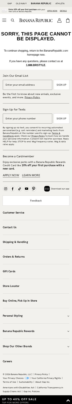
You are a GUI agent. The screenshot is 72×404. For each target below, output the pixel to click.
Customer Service (13, 212)
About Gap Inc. (42, 382)
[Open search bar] (12, 20)
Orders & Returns (14, 256)
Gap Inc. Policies (32, 391)
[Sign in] (59, 20)
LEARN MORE (31, 175)
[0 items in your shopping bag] (68, 20)
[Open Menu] (4, 20)
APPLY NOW (52, 11)
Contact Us (9, 227)
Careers (7, 361)
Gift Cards (9, 271)
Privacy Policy (38, 136)
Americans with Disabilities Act (18, 387)
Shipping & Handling (15, 242)
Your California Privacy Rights (46, 378)
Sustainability (26, 382)
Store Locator (11, 286)
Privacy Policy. (32, 97)
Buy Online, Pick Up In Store (20, 300)
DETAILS (63, 11)
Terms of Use (9, 382)
